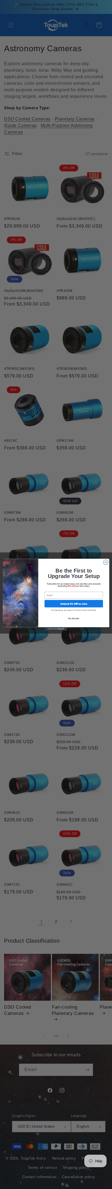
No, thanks (73, 618)
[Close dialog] (105, 562)
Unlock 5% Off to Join (73, 603)
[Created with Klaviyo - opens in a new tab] (56, 628)
